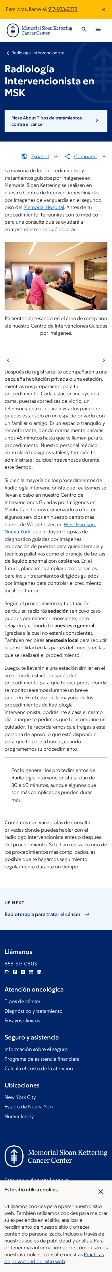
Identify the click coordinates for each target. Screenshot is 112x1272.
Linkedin (39, 972)
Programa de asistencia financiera (42, 1059)
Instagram (7, 972)
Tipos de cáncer (22, 1001)
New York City (20, 1097)
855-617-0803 (21, 964)
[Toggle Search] (84, 30)
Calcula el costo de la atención (39, 1068)
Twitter (23, 972)
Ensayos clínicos (22, 1020)
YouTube (31, 972)
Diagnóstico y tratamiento (34, 1011)
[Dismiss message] (103, 9)
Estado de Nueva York (29, 1107)
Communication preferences (37, 1179)
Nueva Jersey (19, 1116)
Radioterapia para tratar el (43, 914)
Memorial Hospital (44, 207)
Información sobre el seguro (36, 1049)
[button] (56, 121)
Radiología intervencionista (37, 52)
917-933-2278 (63, 9)
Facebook (15, 972)
